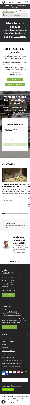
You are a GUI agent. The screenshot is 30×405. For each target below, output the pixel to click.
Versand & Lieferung (8, 357)
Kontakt (4, 344)
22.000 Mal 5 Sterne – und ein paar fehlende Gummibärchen (14, 185)
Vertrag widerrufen (7, 389)
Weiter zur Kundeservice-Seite (15, 84)
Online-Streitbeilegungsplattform (11, 363)
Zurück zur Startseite (15, 79)
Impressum (5, 347)
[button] (24, 11)
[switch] (26, 2)
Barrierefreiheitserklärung (9, 400)
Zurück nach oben (15, 261)
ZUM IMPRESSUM (8, 295)
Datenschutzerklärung (8, 351)
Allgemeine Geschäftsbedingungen (12, 360)
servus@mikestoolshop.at (13, 315)
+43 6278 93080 (12, 312)
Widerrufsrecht (6, 354)
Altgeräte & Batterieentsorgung (11, 366)
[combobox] (15, 15)
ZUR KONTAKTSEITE (9, 327)
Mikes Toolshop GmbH (10, 385)
